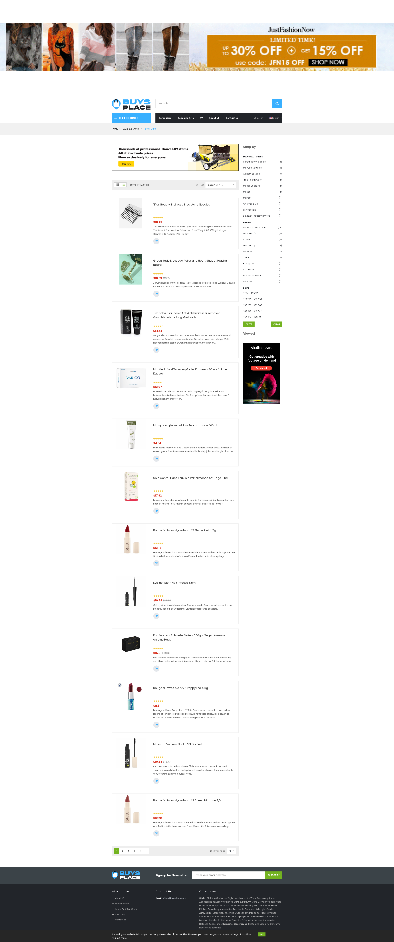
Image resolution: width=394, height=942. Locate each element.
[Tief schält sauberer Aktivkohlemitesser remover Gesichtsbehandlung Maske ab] (131, 322)
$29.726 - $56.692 (252, 299)
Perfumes (239, 905)
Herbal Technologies (262, 161)
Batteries (216, 927)
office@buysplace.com (170, 898)
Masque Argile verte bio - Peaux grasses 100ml (185, 425)
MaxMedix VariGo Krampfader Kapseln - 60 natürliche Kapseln (190, 371)
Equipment (219, 912)
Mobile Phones (268, 912)
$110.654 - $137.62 (252, 317)
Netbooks (226, 920)
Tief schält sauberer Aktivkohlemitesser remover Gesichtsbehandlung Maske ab (186, 315)
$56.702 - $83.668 (252, 305)
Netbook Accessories (210, 924)
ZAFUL (262, 257)
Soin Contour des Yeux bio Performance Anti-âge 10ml (190, 478)
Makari (262, 191)
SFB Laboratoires (262, 275)
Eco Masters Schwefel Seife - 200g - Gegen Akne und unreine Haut (190, 637)
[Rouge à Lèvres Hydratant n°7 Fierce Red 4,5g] (131, 539)
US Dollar (258, 117)
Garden (270, 909)
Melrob (262, 197)
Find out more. (119, 938)
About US (214, 118)
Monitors (204, 920)
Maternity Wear (247, 898)
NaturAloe (262, 269)
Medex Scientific (262, 185)
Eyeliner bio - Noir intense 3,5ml (174, 583)
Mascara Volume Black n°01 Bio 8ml (177, 744)
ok (261, 934)
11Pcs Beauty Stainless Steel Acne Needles (181, 204)
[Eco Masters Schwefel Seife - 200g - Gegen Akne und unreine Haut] (131, 644)
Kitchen (203, 909)
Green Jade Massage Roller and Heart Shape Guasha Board (190, 263)
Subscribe (273, 875)
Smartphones (206, 916)
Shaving (249, 905)
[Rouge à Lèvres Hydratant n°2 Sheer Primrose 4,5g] (131, 809)
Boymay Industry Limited (262, 215)
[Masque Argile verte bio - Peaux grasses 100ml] (131, 434)
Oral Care (228, 905)
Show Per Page (217, 850)
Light (263, 909)
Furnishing (213, 909)
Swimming (262, 898)
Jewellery (218, 901)
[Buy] (156, 241)
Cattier (262, 239)
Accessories (205, 901)
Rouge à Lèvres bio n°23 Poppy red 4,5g (180, 688)
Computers (165, 118)
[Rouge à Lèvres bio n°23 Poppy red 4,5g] (131, 696)
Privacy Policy (122, 903)
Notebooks (215, 920)
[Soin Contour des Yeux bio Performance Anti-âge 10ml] (131, 486)
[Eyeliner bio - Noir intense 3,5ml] (131, 591)
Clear (276, 324)
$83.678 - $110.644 (252, 311)
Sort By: (200, 184)
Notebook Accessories (263, 920)
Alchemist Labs (262, 173)
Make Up (213, 905)
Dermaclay (262, 245)
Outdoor (239, 912)
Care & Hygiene (260, 901)
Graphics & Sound (241, 920)
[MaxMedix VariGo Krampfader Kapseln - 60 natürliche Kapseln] (131, 378)
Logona (262, 251)
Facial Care (275, 901)
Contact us (232, 118)
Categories (128, 118)
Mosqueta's (262, 233)
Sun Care (259, 905)
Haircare (203, 905)
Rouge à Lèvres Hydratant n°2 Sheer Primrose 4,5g (188, 800)
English (276, 117)
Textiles (237, 909)
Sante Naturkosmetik (262, 227)
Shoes (272, 898)
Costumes (221, 898)
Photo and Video (257, 924)
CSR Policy (120, 914)
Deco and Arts (186, 118)
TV (201, 118)
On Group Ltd (262, 203)
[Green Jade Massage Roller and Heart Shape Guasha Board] (131, 269)
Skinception (262, 209)
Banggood (262, 263)
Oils (220, 905)
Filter (248, 324)
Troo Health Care (262, 179)
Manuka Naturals (262, 167)
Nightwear (233, 898)
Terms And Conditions (126, 908)
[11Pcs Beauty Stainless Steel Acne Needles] (131, 213)
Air (243, 909)
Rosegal (262, 281)
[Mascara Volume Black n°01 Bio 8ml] (131, 753)
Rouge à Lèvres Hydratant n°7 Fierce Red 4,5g (184, 530)
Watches (228, 901)
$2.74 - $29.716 (250, 293)
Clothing (211, 898)
